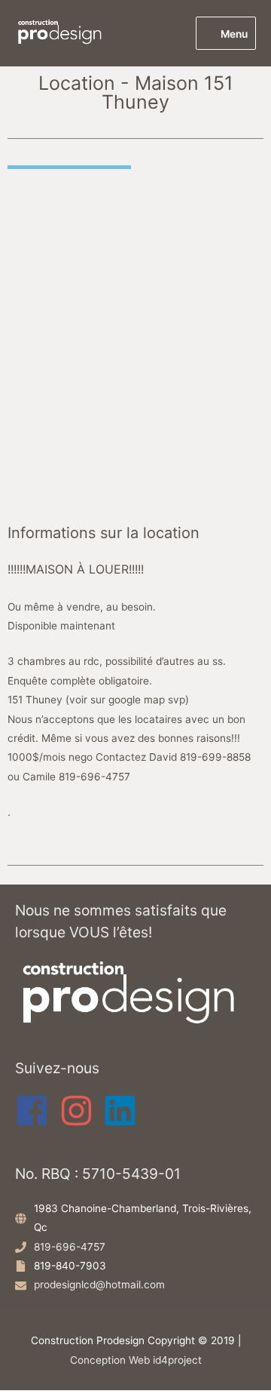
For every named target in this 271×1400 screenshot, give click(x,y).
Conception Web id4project (136, 1360)
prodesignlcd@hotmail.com (99, 1284)
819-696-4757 (69, 1247)
